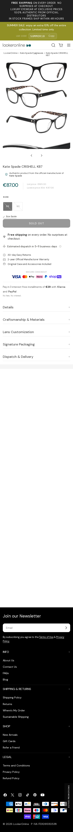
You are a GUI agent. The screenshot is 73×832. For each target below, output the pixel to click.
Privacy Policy (11, 772)
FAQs (6, 673)
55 (9, 208)
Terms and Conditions (16, 765)
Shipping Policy (12, 697)
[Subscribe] (66, 628)
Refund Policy (11, 778)
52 (20, 208)
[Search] (53, 45)
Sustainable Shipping (16, 716)
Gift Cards (9, 741)
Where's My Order (14, 710)
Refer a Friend (11, 747)
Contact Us (10, 666)
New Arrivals (10, 734)
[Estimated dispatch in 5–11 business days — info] (60, 246)
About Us (8, 660)
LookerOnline (10, 53)
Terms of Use (46, 637)
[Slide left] (31, 155)
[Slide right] (42, 155)
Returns (7, 704)
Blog (5, 679)
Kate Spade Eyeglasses (31, 53)
